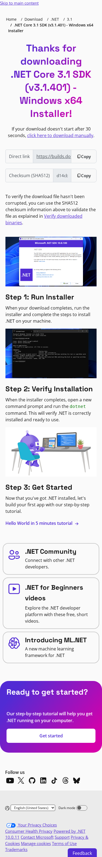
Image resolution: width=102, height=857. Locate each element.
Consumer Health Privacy (28, 831)
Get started (51, 736)
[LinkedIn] (43, 780)
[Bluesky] (76, 780)
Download (33, 19)
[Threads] (65, 780)
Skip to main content (19, 3)
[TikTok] (54, 780)
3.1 (69, 19)
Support (62, 837)
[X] (21, 780)
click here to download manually (60, 135)
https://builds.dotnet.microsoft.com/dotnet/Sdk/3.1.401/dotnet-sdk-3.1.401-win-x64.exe (53, 156)
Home (11, 19)
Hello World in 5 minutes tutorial (39, 523)
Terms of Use (64, 843)
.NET (55, 19)
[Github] (32, 780)
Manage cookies (36, 843)
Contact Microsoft (37, 837)
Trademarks (16, 849)
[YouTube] (9, 780)
